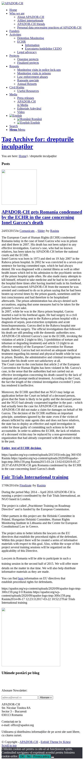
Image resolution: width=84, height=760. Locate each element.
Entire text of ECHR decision (22, 448)
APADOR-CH (29, 742)
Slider (41, 230)
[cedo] (19, 203)
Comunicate (27, 230)
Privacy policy (41, 756)
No (28, 756)
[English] (15, 115)
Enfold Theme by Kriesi (56, 742)
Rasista (54, 230)
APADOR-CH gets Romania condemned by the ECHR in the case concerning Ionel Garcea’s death (42, 217)
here (21, 578)
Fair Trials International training (35, 477)
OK (22, 756)
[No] (52, 757)
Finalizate (25, 485)
